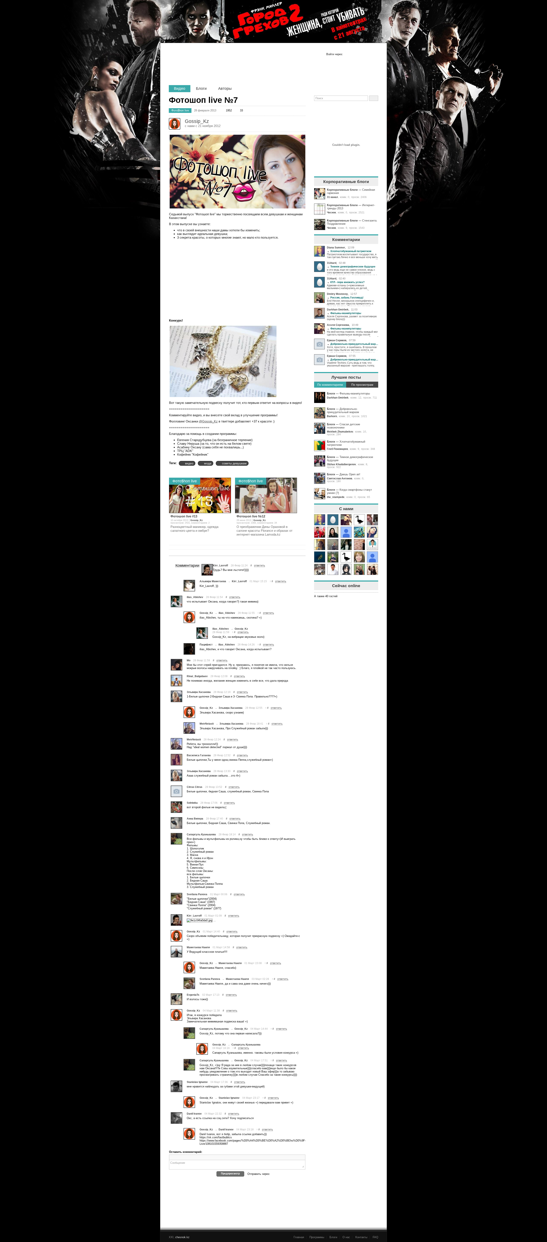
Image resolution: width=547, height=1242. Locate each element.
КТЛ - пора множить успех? (346, 282)
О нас (346, 1237)
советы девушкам (234, 463)
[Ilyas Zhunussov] (372, 544)
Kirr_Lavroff (220, 565)
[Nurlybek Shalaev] (359, 544)
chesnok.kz (182, 1237)
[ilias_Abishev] (176, 601)
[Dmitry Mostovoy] (359, 569)
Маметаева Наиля (198, 947)
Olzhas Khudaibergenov (341, 464)
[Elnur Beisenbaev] (319, 532)
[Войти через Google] (368, 54)
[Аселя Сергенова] (346, 519)
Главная (299, 1237)
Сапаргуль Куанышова (201, 834)
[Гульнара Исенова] (359, 557)
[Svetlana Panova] (176, 898)
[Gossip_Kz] (189, 617)
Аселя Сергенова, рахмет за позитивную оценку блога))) (352, 317)
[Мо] (176, 664)
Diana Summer (336, 247)
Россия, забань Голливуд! (345, 297)
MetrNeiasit (207, 723)
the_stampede (335, 497)
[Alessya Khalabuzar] (346, 544)
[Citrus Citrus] (176, 791)
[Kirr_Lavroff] (207, 570)
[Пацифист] (189, 649)
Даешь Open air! (350, 474)
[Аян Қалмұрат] (332, 544)
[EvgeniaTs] (176, 999)
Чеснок (331, 212)
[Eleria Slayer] (332, 557)
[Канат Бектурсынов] (346, 569)
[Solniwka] (176, 807)
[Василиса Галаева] (176, 759)
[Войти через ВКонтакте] (354, 54)
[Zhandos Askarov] (359, 532)
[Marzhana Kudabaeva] (372, 569)
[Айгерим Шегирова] (319, 557)
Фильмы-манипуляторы (344, 313)
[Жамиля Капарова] (332, 532)
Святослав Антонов (339, 478)
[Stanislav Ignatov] (176, 1086)
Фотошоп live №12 (251, 516)
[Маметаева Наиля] (176, 951)
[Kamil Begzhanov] (319, 544)
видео (189, 463)
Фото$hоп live (180, 110)
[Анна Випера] (176, 823)
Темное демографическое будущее (351, 266)
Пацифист (206, 644)
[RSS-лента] (319, 108)
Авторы (225, 88)
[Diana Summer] (319, 519)
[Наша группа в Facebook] (332, 108)
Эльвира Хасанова (199, 692)
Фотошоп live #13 (184, 516)
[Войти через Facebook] (348, 54)
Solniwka (192, 802)
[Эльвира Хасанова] (176, 696)
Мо (188, 660)
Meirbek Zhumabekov (340, 431)
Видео (179, 88)
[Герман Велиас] (372, 519)
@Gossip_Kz (208, 421)
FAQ (375, 1237)
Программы (316, 1237)
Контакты (361, 1237)
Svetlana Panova (197, 894)
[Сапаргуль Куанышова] (176, 839)
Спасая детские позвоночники (343, 426)
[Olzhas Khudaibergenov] (332, 569)
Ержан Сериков (336, 340)
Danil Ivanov (194, 1113)
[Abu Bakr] (319, 569)
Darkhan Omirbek (337, 309)
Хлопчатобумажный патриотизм (349, 251)
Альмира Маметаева (213, 581)
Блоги (201, 88)
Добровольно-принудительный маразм (352, 344)
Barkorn (332, 416)
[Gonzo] (205, 68)
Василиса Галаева (199, 755)
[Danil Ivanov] (176, 1118)
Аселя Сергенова (338, 324)
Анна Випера (195, 818)
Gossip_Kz (196, 520)
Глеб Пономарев (337, 448)
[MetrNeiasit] (189, 728)
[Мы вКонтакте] (359, 108)
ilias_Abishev (195, 597)
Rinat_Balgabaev (197, 676)
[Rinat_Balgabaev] (176, 680)
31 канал (332, 197)
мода (207, 463)
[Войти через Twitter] (361, 54)
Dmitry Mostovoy (337, 293)
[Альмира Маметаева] (189, 585)
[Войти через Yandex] (374, 54)
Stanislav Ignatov (197, 1082)
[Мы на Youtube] (372, 108)
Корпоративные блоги (342, 189)
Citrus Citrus (194, 787)
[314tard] (332, 519)
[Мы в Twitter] (346, 108)
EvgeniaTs (193, 994)
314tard (331, 262)
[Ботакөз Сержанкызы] (372, 532)
